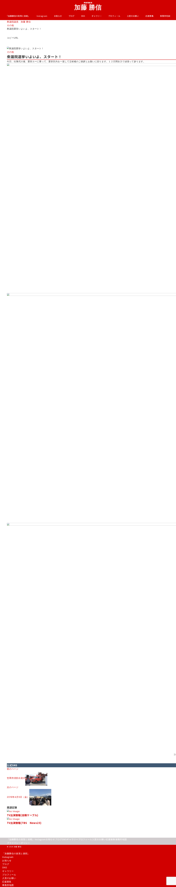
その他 (10, 52)
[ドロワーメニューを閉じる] (1, 850)
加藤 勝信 (88, 7)
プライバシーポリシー (18, 843)
